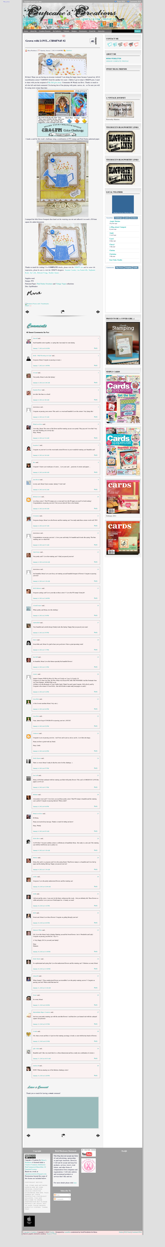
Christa (112, 250)
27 (98, 813)
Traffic (135, 267)
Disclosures (83, 31)
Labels (126, 218)
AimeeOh (35, 976)
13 (98, 552)
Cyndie (35, 1031)
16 (98, 605)
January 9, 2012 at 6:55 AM (41, 831)
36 (98, 995)
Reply (95, 348)
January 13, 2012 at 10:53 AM (42, 1058)
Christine (112, 254)
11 (98, 516)
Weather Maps (128, 212)
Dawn (35, 640)
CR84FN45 (69, 50)
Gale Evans (36, 552)
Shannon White (37, 930)
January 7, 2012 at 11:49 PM (41, 365)
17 (98, 623)
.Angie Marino (114, 221)
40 (92, 41)
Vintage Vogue (61, 284)
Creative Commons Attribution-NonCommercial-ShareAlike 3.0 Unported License (35, 1167)
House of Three (52, 1234)
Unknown (36, 733)
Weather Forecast (118, 212)
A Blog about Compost (117, 227)
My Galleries (57, 31)
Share (27, 305)
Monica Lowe (37, 497)
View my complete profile (117, 61)
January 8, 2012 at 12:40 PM (41, 598)
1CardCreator (37, 605)
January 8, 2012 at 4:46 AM (41, 508)
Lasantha (67, 1232)
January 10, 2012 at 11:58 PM (41, 969)
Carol (111, 238)
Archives (134, 218)
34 (98, 959)
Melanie (35, 794)
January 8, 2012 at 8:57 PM (41, 768)
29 (98, 858)
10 (98, 497)
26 (98, 794)
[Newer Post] (27, 313)
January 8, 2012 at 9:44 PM (41, 806)
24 (98, 758)
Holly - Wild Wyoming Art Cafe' (42, 355)
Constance (36, 516)
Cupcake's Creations (30, 1232)
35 (98, 976)
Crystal (35, 373)
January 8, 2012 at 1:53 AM (41, 417)
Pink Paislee (40, 284)
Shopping (128, 267)
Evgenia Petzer (37, 390)
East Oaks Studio (115, 260)
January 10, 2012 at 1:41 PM (41, 906)
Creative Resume (44, 31)
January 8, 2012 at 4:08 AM (41, 472)
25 (98, 775)
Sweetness (49, 284)
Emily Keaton (37, 758)
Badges (74, 31)
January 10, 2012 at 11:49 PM (41, 952)
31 (98, 894)
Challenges (118, 218)
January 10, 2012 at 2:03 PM (41, 923)
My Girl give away (54, 82)
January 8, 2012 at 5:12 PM (41, 692)
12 (98, 533)
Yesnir (35, 995)
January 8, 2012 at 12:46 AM (41, 383)
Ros (34, 462)
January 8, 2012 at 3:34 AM (41, 438)
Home (26, 31)
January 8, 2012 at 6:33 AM (41, 545)
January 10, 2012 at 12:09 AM (42, 887)
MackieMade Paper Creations (41, 1012)
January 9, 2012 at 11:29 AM (41, 850)
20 (98, 674)
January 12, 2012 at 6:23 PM (41, 1041)
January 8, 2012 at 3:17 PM (41, 650)
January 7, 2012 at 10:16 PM (41, 348)
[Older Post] (98, 313)
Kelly (34, 913)
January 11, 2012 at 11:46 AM (42, 988)
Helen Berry (36, 838)
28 (98, 838)
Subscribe (101, 31)
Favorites (109, 218)
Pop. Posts (119, 267)
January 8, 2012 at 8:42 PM (41, 751)
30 (98, 877)
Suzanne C (36, 445)
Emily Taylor (36, 959)
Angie (111, 233)
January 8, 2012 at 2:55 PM (41, 632)
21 (98, 699)
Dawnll (35, 338)
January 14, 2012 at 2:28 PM (41, 1076)
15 (98, 588)
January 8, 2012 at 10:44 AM (41, 562)
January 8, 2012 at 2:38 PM (41, 615)
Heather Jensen (54, 273)
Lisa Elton (36, 699)
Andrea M (36, 1066)
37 (98, 1012)
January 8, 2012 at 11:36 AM (41, 581)
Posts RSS (121, 1)
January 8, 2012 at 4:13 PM (41, 667)
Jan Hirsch (36, 479)
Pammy (35, 858)
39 (98, 1048)
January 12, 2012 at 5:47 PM (41, 1024)
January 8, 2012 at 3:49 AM (41, 455)
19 (98, 657)
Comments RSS (135, 1)
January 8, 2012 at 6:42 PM (41, 709)
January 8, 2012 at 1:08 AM (41, 400)
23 (98, 733)
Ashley (35, 877)
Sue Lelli (35, 775)
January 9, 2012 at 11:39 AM (41, 869)
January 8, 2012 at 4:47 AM (41, 526)
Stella (34, 894)
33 (98, 930)
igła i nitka (36, 1048)
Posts (58, 1195)
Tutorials (66, 31)
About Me (33, 31)
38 (98, 1031)
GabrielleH (36, 623)
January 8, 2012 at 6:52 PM (41, 726)
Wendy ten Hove (37, 424)
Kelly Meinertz (37, 588)
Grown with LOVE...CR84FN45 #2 (45, 41)
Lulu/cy (35, 674)
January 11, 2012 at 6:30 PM (41, 1005)
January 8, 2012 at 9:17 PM (41, 787)
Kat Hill (35, 657)
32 (98, 913)
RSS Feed (127, 1232)
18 (98, 640)
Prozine (51, 1232)
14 (98, 569)
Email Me (92, 31)
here (75, 1183)
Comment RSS (137, 1232)
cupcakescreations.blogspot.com (35, 1174)
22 (98, 716)
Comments (110, 267)
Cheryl (111, 244)
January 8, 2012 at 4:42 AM (41, 489)
